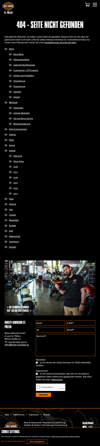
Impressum (34, 414)
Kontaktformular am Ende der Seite (60, 42)
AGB (7, 414)
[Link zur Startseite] (8, 7)
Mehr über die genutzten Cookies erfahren (66, 436)
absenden (43, 395)
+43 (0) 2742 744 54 (17, 342)
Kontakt (46, 414)
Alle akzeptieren (37, 441)
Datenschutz (57, 379)
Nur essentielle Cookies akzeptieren (13, 441)
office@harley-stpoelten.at (17, 345)
